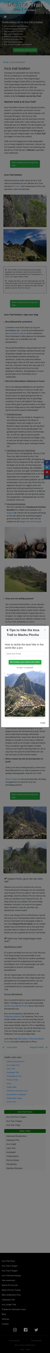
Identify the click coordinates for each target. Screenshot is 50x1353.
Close (42, 723)
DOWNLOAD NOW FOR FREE (26, 662)
